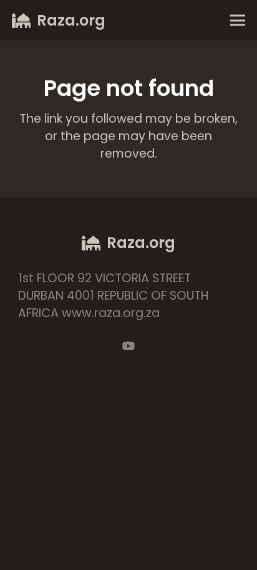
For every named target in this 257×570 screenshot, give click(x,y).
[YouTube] (128, 345)
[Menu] (237, 20)
